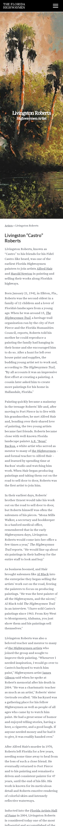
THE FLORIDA (14, 5)
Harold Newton (21, 274)
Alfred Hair (44, 269)
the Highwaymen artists (25, 648)
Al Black (43, 574)
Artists (9, 225)
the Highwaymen (44, 451)
